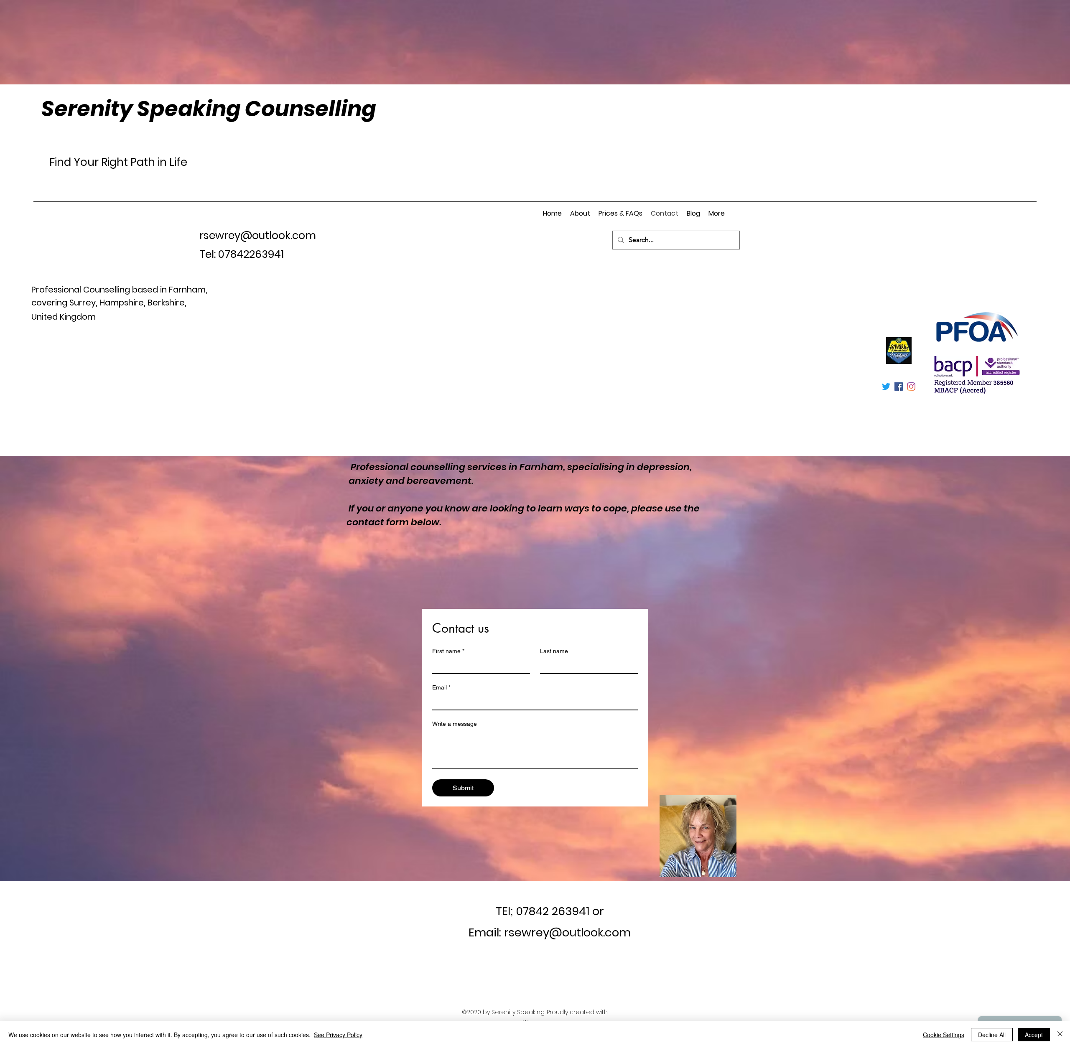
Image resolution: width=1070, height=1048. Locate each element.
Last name (554, 651)
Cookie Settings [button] (943, 1034)
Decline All (992, 1034)
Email (441, 687)
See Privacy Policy (338, 1034)
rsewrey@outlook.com (257, 235)
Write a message (454, 723)
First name (448, 651)
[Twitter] (886, 386)
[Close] (1060, 1034)
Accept (1034, 1034)
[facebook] (898, 386)
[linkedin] (911, 386)
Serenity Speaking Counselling (208, 109)
